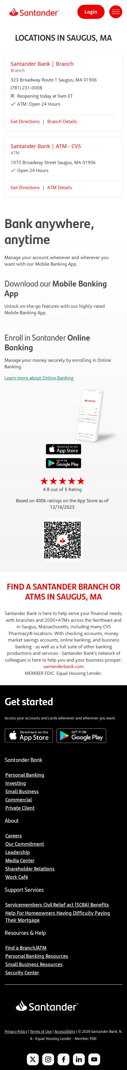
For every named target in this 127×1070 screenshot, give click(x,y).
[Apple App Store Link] (63, 453)
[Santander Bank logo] (34, 12)
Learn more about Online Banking (39, 378)
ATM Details (59, 187)
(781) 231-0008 (26, 88)
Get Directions (25, 121)
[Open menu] (115, 11)
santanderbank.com (63, 666)
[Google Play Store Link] (63, 466)
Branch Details (62, 121)
